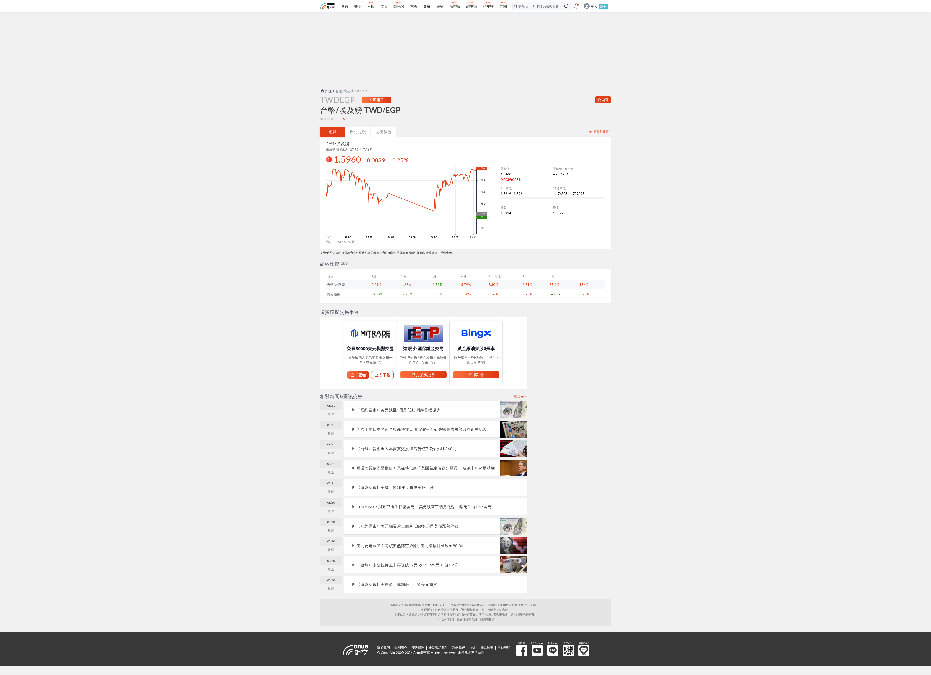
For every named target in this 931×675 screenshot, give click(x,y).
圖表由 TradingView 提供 (342, 242)
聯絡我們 (458, 648)
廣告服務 (418, 648)
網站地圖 (487, 648)
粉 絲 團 (521, 650)
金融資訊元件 (438, 648)
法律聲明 (504, 648)
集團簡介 (400, 648)
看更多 (519, 396)
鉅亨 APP (568, 650)
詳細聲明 (528, 614)
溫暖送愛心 (583, 650)
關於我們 (383, 648)
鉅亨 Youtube (537, 650)
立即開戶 (376, 100)
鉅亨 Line (552, 650)
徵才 (473, 648)
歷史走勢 (358, 131)
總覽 (333, 131)
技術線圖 (383, 131)
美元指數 (333, 294)
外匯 (328, 91)
